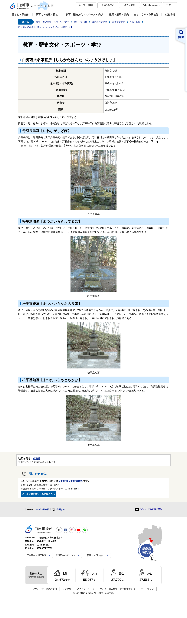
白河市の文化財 (99, 22)
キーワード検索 (86, 5)
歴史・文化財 (80, 22)
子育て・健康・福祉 (47, 14)
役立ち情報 (129, 5)
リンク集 (66, 589)
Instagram (72, 530)
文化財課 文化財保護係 (71, 481)
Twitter (59, 530)
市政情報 (170, 14)
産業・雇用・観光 (119, 14)
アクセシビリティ (85, 589)
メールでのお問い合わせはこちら (38, 494)
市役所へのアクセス (65, 555)
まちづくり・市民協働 (146, 14)
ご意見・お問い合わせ (96, 555)
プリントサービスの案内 (45, 589)
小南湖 (36, 458)
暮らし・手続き (20, 14)
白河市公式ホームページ (32, 5)
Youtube (78, 530)
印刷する (61, 509)
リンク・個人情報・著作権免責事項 (117, 589)
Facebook (65, 530)
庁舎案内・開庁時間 (36, 555)
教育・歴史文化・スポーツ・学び (84, 14)
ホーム (25, 22)
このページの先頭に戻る (150, 509)
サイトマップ (147, 589)
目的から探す (108, 5)
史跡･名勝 (135, 22)
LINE (85, 530)
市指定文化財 (118, 22)
